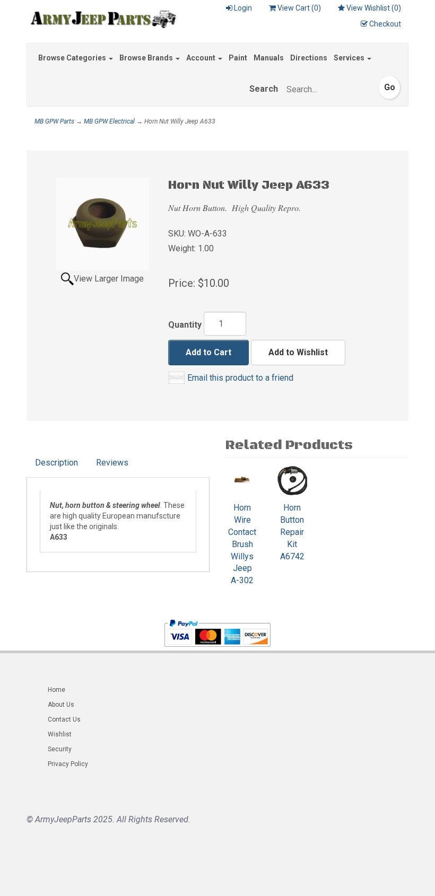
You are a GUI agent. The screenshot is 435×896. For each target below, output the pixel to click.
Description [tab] (56, 463)
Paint (238, 58)
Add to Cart (208, 352)
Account (201, 58)
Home (56, 689)
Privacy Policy (68, 764)
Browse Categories (73, 58)
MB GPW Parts (54, 121)
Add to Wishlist (298, 352)
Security (60, 749)
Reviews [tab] (112, 463)
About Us (61, 704)
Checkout (385, 24)
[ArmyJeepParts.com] (101, 17)
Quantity (185, 325)
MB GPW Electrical (109, 121)
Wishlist (60, 734)
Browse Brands (147, 58)
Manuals (269, 58)
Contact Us (64, 719)
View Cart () (299, 8)
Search (263, 89)
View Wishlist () (373, 8)
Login (243, 8)
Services (350, 58)
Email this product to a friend (240, 378)
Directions (308, 58)
